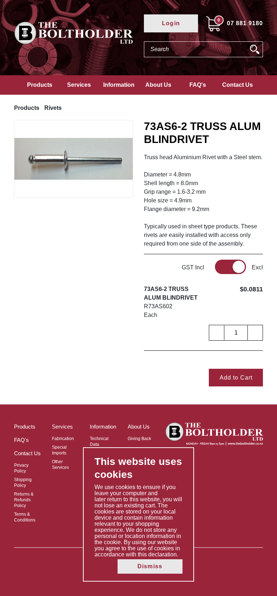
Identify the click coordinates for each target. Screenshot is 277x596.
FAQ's (197, 85)
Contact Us (237, 85)
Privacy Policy (21, 468)
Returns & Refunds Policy (24, 500)
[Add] (255, 332)
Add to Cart (236, 378)
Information (119, 85)
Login (171, 23)
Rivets (53, 108)
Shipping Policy (23, 482)
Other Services (60, 464)
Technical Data (99, 441)
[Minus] (216, 332)
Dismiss (149, 566)
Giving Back (139, 438)
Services (79, 85)
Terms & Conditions (24, 517)
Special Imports (59, 450)
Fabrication (63, 438)
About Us (158, 85)
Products (39, 85)
